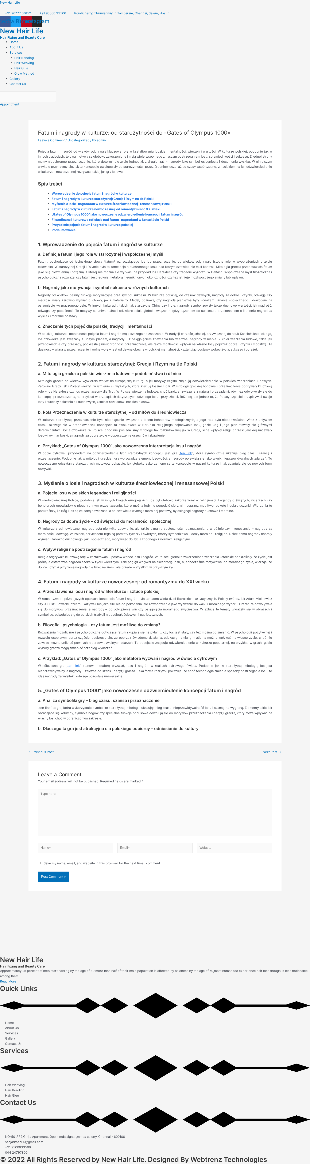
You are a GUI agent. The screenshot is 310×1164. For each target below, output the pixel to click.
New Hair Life (10, 2)
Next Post (272, 751)
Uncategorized (78, 140)
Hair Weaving (24, 63)
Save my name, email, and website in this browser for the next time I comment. (102, 863)
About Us (16, 47)
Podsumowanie (63, 230)
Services (16, 52)
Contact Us (17, 84)
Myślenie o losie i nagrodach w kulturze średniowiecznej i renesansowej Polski (111, 204)
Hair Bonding (24, 58)
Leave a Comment (51, 140)
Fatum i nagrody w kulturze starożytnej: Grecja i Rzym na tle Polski (103, 199)
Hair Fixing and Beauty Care (22, 37)
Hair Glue (21, 68)
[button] (159, 52)
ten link (186, 453)
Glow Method (24, 73)
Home (13, 42)
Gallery (14, 79)
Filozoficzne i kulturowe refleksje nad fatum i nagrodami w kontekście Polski (110, 220)
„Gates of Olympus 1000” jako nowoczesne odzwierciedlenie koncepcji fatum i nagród (117, 214)
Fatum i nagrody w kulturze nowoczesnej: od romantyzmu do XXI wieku (106, 209)
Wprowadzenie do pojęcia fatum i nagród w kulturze (92, 193)
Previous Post (41, 751)
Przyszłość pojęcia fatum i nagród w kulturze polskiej (92, 225)
